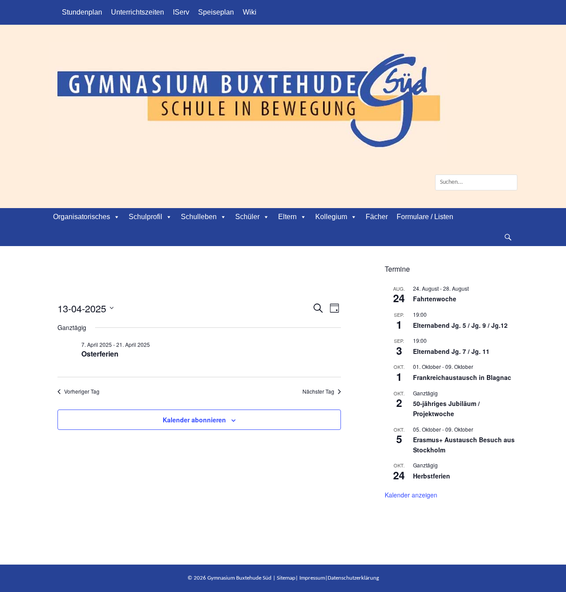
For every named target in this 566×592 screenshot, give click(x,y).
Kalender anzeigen (411, 494)
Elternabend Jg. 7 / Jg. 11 (451, 351)
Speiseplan (216, 12)
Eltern (287, 216)
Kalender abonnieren (194, 419)
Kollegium (331, 216)
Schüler (247, 216)
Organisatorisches (81, 216)
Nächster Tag (318, 391)
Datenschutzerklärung (353, 578)
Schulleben (199, 216)
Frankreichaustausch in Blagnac (462, 377)
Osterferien (100, 354)
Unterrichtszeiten (137, 12)
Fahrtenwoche (434, 298)
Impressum (312, 578)
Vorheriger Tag (81, 391)
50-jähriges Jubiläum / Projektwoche (446, 408)
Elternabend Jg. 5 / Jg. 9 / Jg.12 (460, 325)
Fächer (377, 216)
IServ (181, 12)
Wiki (249, 12)
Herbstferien (431, 475)
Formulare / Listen (425, 216)
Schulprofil (145, 216)
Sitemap (286, 578)
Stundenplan (82, 12)
